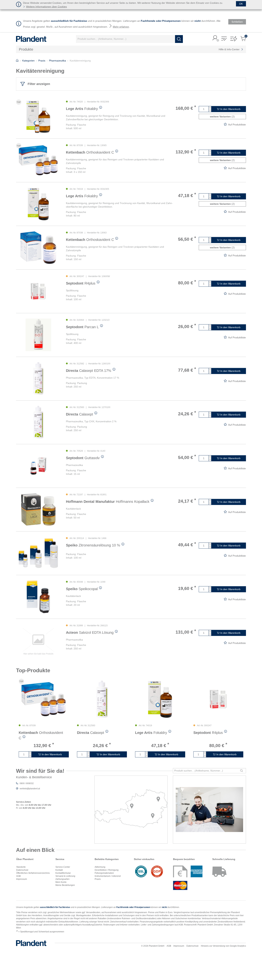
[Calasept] (38, 422)
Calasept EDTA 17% (88, 371)
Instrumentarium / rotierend (108, 876)
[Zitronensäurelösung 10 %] (38, 553)
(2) (222, 116)
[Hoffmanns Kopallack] (38, 509)
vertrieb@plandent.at (30, 788)
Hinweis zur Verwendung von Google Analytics (223, 946)
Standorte (21, 867)
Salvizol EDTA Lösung (90, 632)
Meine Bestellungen (65, 885)
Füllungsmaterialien (104, 873)
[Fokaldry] (38, 117)
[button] (215, 38)
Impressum (21, 879)
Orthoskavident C (90, 152)
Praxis (98, 879)
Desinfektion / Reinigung (107, 870)
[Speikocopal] (38, 597)
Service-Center (62, 867)
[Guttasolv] (38, 466)
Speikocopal (82, 589)
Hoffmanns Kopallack (107, 502)
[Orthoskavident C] (38, 160)
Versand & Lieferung (65, 876)
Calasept (79, 414)
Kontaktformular (63, 873)
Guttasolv (83, 458)
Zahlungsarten (62, 879)
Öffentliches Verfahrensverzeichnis (33, 873)
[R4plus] (38, 291)
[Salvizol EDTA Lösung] (38, 640)
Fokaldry (82, 109)
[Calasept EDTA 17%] (38, 379)
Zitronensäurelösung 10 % (93, 545)
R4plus (80, 283)
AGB (18, 876)
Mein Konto (60, 882)
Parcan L (82, 327)
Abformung (100, 867)
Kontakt (59, 870)
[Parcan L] (38, 335)
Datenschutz (22, 870)
